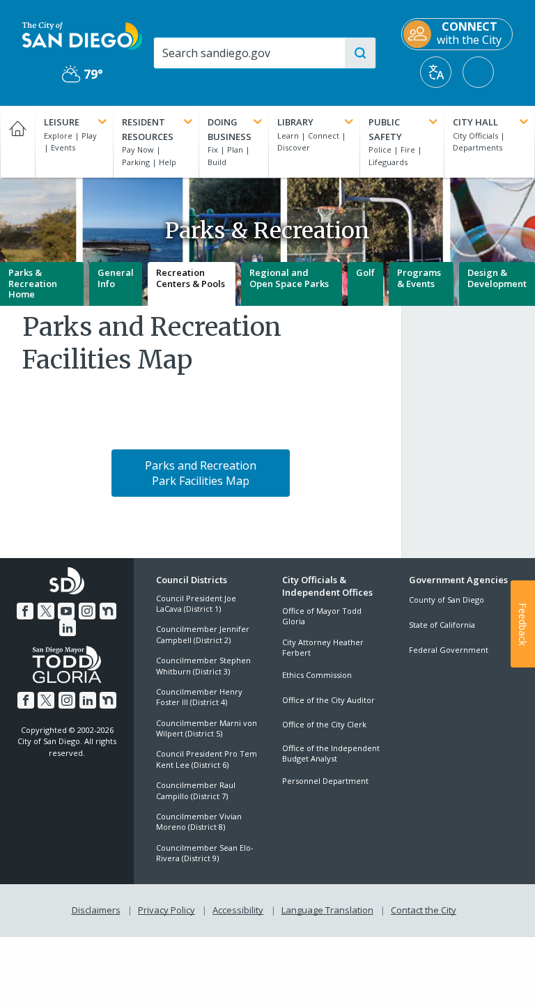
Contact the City (423, 910)
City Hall (475, 122)
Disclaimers (96, 910)
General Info (116, 278)
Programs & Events (419, 278)
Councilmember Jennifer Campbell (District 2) (202, 634)
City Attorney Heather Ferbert (323, 647)
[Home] (17, 142)
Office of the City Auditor (328, 700)
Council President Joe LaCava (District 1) (196, 603)
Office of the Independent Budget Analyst (331, 753)
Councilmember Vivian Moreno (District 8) (199, 821)
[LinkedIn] (67, 627)
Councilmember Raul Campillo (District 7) (195, 790)
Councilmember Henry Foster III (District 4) (199, 696)
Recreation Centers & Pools (190, 278)
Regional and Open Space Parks (289, 278)
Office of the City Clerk (324, 724)
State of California (442, 624)
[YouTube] (66, 611)
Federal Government (448, 649)
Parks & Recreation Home (32, 283)
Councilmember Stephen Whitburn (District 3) (203, 665)
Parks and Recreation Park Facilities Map (200, 473)
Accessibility (237, 910)
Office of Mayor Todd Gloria (322, 615)
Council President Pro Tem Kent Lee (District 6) (206, 758)
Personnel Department (325, 780)
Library (295, 122)
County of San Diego (446, 599)
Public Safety (385, 129)
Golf (365, 272)
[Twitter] (46, 611)
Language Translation (327, 910)
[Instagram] (87, 611)
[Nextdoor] (108, 611)
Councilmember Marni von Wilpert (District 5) (206, 728)
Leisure (61, 122)
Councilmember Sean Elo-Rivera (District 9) (205, 852)
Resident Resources (147, 129)
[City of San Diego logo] (82, 35)
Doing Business (229, 129)
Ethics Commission (317, 675)
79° (82, 74)
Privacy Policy (166, 910)
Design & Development (497, 278)
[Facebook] (25, 611)
